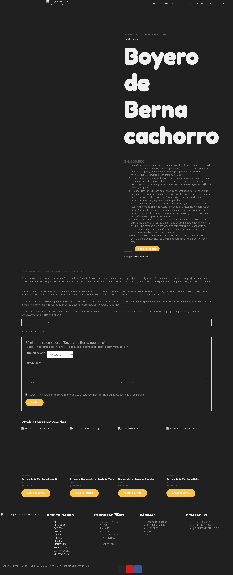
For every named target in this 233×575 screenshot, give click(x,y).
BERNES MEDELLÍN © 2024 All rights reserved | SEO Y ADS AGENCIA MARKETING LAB (45, 566)
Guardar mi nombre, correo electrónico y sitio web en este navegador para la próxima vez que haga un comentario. (86, 394)
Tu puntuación (35, 352)
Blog (212, 3)
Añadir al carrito (147, 248)
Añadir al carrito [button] (36, 493)
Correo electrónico (127, 382)
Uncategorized (136, 34)
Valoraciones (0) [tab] (74, 271)
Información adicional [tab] (50, 271)
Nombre (29, 382)
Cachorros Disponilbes (191, 3)
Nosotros (169, 3)
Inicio (154, 3)
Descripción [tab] (28, 271)
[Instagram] (122, 569)
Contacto (225, 3)
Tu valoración (34, 362)
